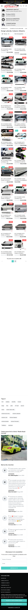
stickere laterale (5, 421)
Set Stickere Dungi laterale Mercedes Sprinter (6, 252)
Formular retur (4, 580)
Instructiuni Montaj (5, 592)
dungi (3, 405)
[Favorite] (23, 6)
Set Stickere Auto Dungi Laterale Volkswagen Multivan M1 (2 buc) (21, 234)
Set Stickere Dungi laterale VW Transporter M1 (6, 50)
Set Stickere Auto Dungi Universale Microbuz (6, 106)
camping (7, 401)
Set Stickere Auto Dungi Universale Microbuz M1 (19, 143)
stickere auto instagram (7, 413)
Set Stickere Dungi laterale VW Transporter (20, 70)
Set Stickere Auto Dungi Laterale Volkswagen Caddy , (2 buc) (7, 197)
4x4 (2, 401)
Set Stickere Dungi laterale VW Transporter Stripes (20, 88)
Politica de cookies (19, 597)
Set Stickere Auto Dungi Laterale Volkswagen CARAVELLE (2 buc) (6, 234)
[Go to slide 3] (12, 460)
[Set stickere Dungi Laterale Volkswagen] (21, 172)
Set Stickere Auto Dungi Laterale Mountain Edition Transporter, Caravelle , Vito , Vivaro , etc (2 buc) (6, 216)
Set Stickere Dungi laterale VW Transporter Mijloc (6, 88)
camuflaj (13, 401)
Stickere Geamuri (13, 417)
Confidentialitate (5, 585)
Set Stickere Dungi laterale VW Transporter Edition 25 (20, 197)
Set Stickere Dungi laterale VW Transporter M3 (6, 161)
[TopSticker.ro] (11, 6)
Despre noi (3, 578)
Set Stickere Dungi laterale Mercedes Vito (20, 50)
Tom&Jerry (4, 425)
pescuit (22, 405)
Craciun (19, 401)
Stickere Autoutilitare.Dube (16, 28)
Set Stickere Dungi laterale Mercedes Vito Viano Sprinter (6, 70)
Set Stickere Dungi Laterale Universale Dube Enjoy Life (7, 143)
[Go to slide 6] (14, 460)
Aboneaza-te (14, 568)
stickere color (4, 417)
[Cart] (26, 6)
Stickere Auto (4, 28)
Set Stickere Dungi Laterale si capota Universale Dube (20, 161)
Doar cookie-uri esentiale (14, 604)
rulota (3, 409)
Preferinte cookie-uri (14, 607)
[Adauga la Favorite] (11, 46)
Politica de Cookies (5, 589)
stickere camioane (16, 413)
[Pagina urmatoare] (26, 261)
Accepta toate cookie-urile (14, 600)
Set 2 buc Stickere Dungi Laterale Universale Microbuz (7, 179)
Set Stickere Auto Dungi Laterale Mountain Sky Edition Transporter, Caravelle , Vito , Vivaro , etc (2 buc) (21, 252)
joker (11, 405)
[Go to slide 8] (15, 460)
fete (7, 405)
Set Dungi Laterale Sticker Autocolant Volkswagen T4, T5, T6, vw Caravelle (21, 106)
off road (16, 405)
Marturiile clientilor (6, 587)
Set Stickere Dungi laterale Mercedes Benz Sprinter (6, 124)
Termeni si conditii (5, 582)
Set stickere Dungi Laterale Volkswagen (21, 179)
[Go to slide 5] (13, 460)
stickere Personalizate (15, 421)
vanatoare (10, 425)
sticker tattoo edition (10, 409)
